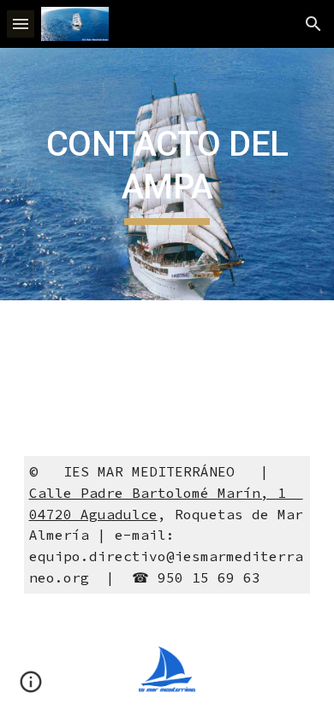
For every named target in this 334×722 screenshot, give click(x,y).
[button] (20, 23)
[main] (167, 174)
